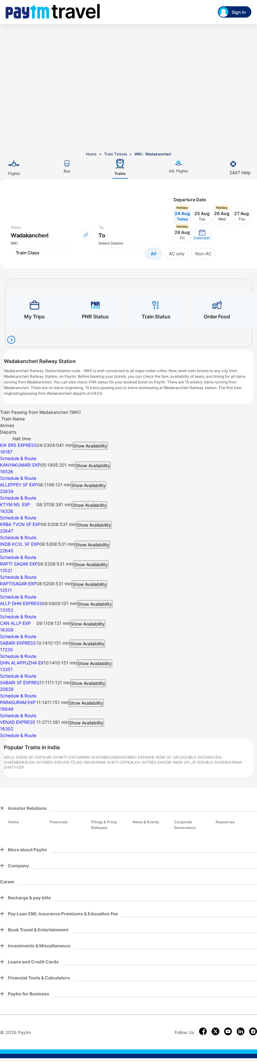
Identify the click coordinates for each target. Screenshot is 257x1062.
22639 (6, 491)
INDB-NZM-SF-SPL (163, 757)
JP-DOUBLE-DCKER (209, 762)
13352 (6, 610)
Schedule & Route (18, 458)
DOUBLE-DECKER (197, 757)
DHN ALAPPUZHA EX (22, 662)
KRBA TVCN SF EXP (20, 524)
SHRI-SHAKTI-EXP (59, 757)
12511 (6, 590)
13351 (6, 669)
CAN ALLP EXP (15, 623)
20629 (6, 689)
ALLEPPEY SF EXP (18, 484)
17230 (6, 649)
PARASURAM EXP (18, 702)
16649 (6, 709)
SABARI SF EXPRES (19, 682)
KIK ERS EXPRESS (18, 445)
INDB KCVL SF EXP (19, 544)
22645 (6, 550)
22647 (6, 531)
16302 (6, 728)
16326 (6, 511)
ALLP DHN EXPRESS (21, 603)
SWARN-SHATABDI (93, 757)
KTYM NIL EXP (15, 504)
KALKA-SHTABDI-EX (40, 762)
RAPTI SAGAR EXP (19, 563)
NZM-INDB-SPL (176, 762)
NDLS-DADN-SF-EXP (23, 757)
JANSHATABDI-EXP (127, 757)
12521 (6, 570)
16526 (6, 471)
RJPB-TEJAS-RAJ (75, 762)
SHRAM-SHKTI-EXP (110, 762)
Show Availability (90, 445)
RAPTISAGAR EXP (18, 583)
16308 (6, 629)
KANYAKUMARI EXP (20, 465)
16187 (6, 451)
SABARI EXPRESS (18, 643)
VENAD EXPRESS (17, 722)
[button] (202, 235)
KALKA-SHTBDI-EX (145, 762)
